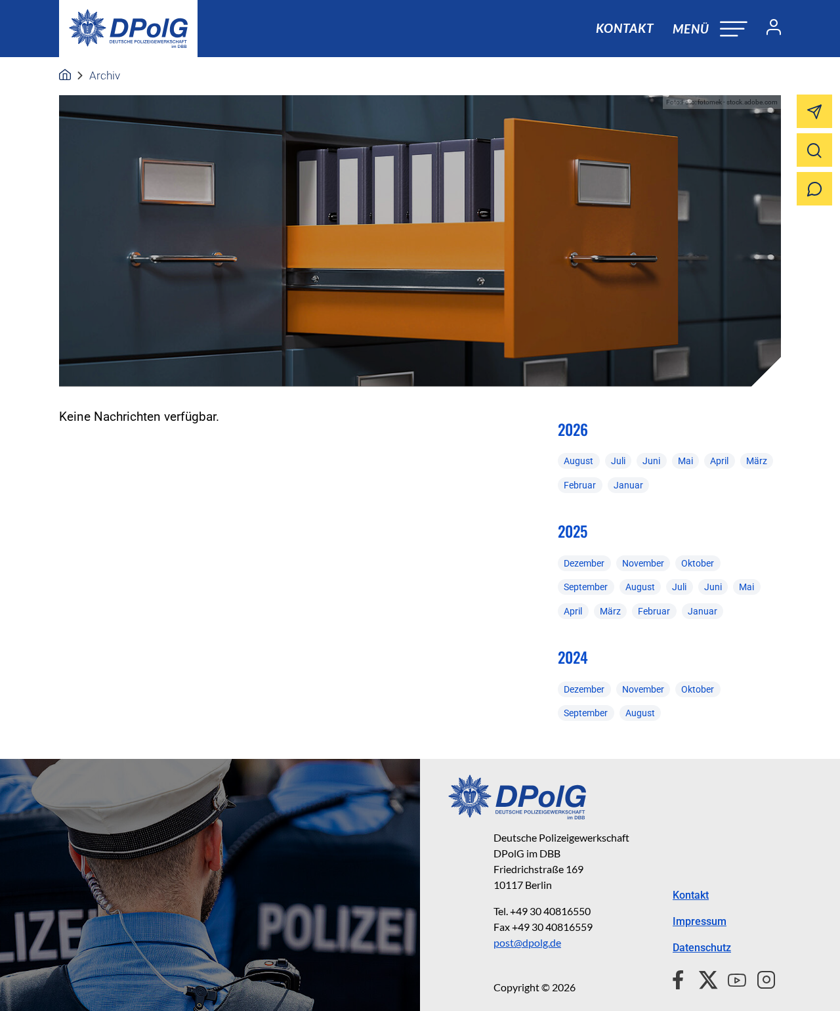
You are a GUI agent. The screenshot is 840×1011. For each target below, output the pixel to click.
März (756, 461)
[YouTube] (731, 978)
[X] (703, 978)
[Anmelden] (768, 29)
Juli (618, 461)
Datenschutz (702, 947)
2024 (573, 657)
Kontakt (625, 27)
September (586, 587)
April (719, 461)
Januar (628, 485)
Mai (685, 461)
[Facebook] (681, 978)
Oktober (697, 563)
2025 (572, 531)
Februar (580, 485)
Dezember (584, 563)
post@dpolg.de (527, 942)
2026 (573, 429)
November (643, 563)
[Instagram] (761, 978)
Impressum (699, 921)
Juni (651, 461)
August (578, 461)
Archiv (104, 75)
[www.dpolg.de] (65, 75)
